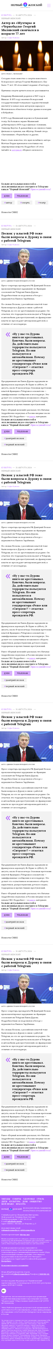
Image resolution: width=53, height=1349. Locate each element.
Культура (6, 15)
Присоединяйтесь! (41, 189)
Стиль (40, 1199)
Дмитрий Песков (15, 438)
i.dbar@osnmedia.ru (21, 1274)
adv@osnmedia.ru (27, 1230)
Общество (36, 1201)
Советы (16, 1199)
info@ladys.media (14, 1221)
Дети (4, 1201)
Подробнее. (6, 1261)
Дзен (7, 196)
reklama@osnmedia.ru (10, 1230)
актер (9, 202)
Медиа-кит (25, 1235)
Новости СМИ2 (9, 212)
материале (17, 150)
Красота (21, 1204)
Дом (25, 1201)
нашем (32, 416)
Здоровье (29, 1199)
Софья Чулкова (13, 38)
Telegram (22, 196)
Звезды (5, 1199)
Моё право (7, 1204)
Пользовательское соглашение (14, 1265)
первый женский (15, 444)
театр (43, 202)
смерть (26, 202)
